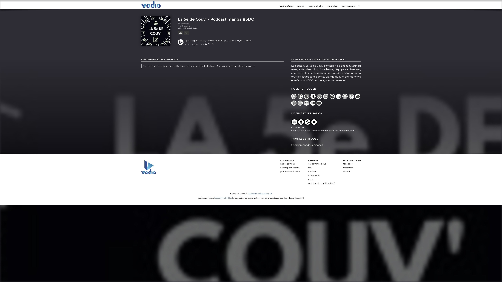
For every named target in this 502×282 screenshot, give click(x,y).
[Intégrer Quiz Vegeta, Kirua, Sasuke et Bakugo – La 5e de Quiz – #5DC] (209, 43)
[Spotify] (301, 104)
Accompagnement (289, 168)
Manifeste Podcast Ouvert (260, 194)
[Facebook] (301, 98)
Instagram (348, 168)
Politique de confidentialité (321, 183)
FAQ (309, 168)
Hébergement (287, 164)
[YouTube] (319, 104)
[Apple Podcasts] (320, 98)
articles (300, 6)
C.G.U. (310, 179)
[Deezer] (339, 98)
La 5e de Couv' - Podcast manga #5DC (216, 19)
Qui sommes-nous (317, 164)
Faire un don (314, 175)
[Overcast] (345, 98)
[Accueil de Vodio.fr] (151, 8)
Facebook (348, 164)
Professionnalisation (290, 172)
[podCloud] (358, 98)
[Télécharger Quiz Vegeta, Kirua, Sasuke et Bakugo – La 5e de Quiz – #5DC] (205, 43)
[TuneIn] (313, 104)
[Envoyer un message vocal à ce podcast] (186, 33)
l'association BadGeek (223, 198)
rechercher (332, 6)
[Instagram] (307, 98)
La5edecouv (185, 23)
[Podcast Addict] (352, 98)
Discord (346, 172)
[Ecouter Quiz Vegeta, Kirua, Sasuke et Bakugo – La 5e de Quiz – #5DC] (181, 42)
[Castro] (333, 98)
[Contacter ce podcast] (180, 33)
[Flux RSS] (294, 98)
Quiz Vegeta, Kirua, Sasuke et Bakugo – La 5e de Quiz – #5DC (218, 40)
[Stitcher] (307, 104)
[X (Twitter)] (313, 98)
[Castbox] (326, 98)
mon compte (348, 6)
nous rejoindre (315, 6)
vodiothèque (286, 6)
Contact (312, 172)
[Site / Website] (294, 104)
